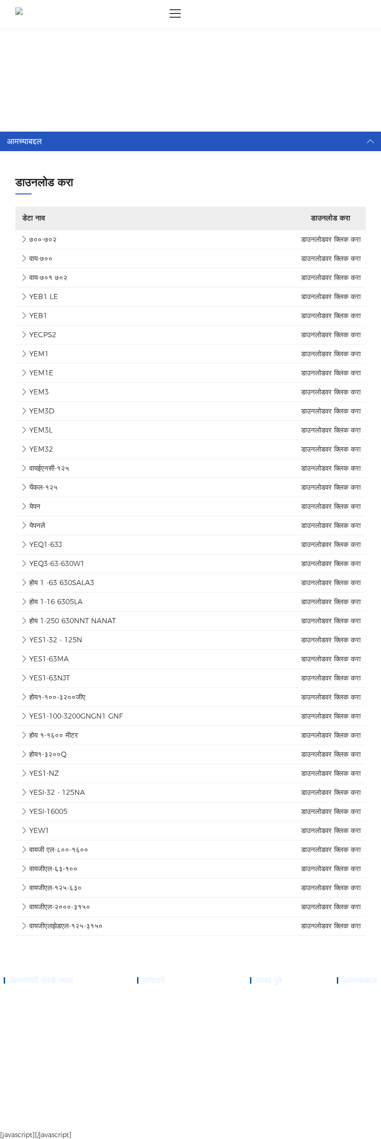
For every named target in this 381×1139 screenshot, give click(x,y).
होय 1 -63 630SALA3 (61, 582)
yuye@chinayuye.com (41, 1060)
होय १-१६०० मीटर (53, 735)
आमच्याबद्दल (262, 1021)
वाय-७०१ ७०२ (48, 277)
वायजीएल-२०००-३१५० (59, 906)
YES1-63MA (49, 658)
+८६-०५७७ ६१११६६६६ (43, 1009)
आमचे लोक (348, 1021)
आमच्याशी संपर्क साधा (271, 1065)
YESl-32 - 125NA (57, 792)
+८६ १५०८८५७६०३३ (40, 1021)
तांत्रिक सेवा (262, 1043)
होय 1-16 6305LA (56, 601)
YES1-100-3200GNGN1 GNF (76, 716)
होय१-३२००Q (47, 754)
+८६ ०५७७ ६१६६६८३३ (42, 998)
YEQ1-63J (45, 544)
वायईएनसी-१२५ (49, 468)
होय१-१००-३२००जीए (57, 697)
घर (26, 40)
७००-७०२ (43, 239)
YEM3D (41, 410)
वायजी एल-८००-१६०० (58, 849)
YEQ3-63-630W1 (57, 563)
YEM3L (41, 430)
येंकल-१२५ (43, 487)
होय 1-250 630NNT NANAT (72, 620)
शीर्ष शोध (368, 1121)
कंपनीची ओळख (352, 998)
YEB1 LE (43, 296)
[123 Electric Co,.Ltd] (19, 13)
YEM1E (41, 372)
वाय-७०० (41, 258)
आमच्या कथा (349, 1009)
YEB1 (38, 315)
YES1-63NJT (49, 677)
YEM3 (39, 391)
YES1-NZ (44, 773)
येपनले (37, 525)
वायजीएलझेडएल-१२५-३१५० (66, 925)
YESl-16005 (48, 811)
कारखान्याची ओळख (356, 1032)
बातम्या (256, 1054)
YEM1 (39, 353)
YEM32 (41, 449)
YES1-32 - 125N (55, 639)
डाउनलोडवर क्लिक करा (331, 239)
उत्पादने (257, 1009)
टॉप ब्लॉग (346, 1121)
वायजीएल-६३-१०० (53, 868)
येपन (34, 506)
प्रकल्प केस (262, 1032)
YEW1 (39, 830)
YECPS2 (42, 334)
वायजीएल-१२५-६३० (55, 887)
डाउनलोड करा (51, 40)
